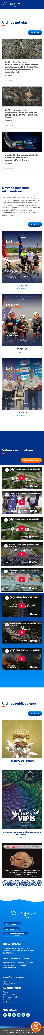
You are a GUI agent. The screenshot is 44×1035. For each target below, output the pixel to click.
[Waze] (28, 1015)
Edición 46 (22, 286)
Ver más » (8, 75)
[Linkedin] (19, 1015)
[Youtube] (23, 1015)
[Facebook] (14, 1015)
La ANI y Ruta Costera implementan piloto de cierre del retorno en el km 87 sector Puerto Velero (21, 114)
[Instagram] (9, 1015)
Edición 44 (22, 412)
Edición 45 (22, 349)
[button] (40, 4)
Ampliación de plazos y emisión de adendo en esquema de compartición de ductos (21, 157)
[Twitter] (5, 1015)
